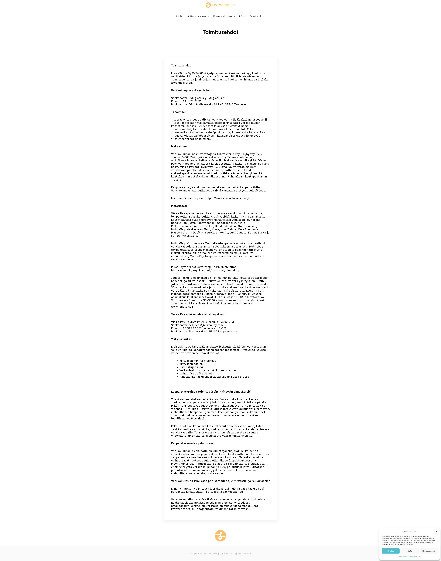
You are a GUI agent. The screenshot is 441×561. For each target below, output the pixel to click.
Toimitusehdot (244, 553)
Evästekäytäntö (403, 556)
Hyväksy (390, 551)
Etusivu (179, 16)
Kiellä (410, 551)
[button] (436, 531)
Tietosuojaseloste (414, 556)
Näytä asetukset (428, 551)
